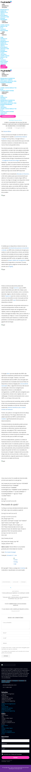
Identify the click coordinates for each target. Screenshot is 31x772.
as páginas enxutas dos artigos (10, 160)
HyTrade (10, 128)
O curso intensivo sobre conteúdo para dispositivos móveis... (15, 609)
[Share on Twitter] (14, 587)
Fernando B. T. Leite (12, 555)
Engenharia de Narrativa (7, 78)
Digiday (11, 266)
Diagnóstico (5, 6)
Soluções (4, 7)
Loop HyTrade (4, 706)
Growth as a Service (6, 79)
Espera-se (8, 296)
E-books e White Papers (7, 90)
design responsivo (6, 581)
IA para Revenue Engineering (8, 701)
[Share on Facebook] (12, 587)
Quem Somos (3, 62)
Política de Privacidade (6, 731)
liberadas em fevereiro (23, 174)
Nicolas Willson (7, 131)
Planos (4, 21)
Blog (1, 27)
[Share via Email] (19, 587)
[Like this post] (11, 587)
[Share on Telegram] (18, 587)
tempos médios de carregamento (17, 260)
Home (3, 4)
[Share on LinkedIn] (15, 587)
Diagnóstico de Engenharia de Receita (7, 694)
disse (8, 373)
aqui (14, 300)
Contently (22, 568)
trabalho (3, 419)
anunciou (16, 288)
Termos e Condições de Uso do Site (8, 723)
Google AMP (15, 581)
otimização (23, 581)
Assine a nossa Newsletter (8, 88)
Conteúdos (5, 22)
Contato (4, 35)
